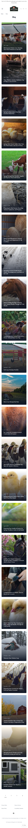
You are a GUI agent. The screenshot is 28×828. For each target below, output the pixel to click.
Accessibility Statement (19, 808)
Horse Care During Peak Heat (11, 402)
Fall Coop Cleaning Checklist (11, 369)
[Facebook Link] (13, 813)
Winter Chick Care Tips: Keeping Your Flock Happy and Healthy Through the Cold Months (14, 624)
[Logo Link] (14, 9)
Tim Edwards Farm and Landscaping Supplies (11, 818)
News (7, 13)
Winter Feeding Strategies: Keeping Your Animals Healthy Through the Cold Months (14, 304)
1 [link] (5, 795)
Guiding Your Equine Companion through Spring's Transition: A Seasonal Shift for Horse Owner (14, 560)
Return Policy (4, 808)
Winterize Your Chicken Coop (11, 658)
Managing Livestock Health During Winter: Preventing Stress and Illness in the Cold (14, 272)
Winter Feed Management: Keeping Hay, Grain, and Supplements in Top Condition (13, 240)
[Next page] (22, 795)
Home (2, 13)
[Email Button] (23, 8)
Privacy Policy (4, 805)
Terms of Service (18, 805)
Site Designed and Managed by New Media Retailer (14, 822)
